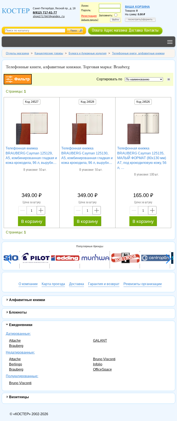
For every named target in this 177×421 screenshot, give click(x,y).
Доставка (136, 30)
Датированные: (18, 334)
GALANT (100, 340)
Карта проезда (53, 284)
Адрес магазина (115, 30)
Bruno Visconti (104, 359)
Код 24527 (31, 101)
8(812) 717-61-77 (45, 12)
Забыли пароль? (89, 20)
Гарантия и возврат (103, 284)
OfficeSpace (102, 369)
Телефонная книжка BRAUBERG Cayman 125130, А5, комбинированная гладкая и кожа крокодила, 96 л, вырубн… (87, 155)
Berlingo (15, 364)
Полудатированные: (22, 376)
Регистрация (89, 15)
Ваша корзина (137, 6)
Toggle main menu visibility (170, 42)
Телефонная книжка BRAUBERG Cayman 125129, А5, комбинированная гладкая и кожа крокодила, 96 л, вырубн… (31, 155)
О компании (28, 284)
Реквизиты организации (142, 284)
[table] (169, 79)
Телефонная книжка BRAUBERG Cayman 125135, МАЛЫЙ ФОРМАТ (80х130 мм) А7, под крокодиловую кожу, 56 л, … (141, 157)
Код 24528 (87, 101)
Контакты (151, 30)
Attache (15, 340)
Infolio (97, 364)
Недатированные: (20, 352)
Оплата (97, 30)
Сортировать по (110, 79)
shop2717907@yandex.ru (49, 16)
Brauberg (16, 346)
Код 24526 (143, 101)
